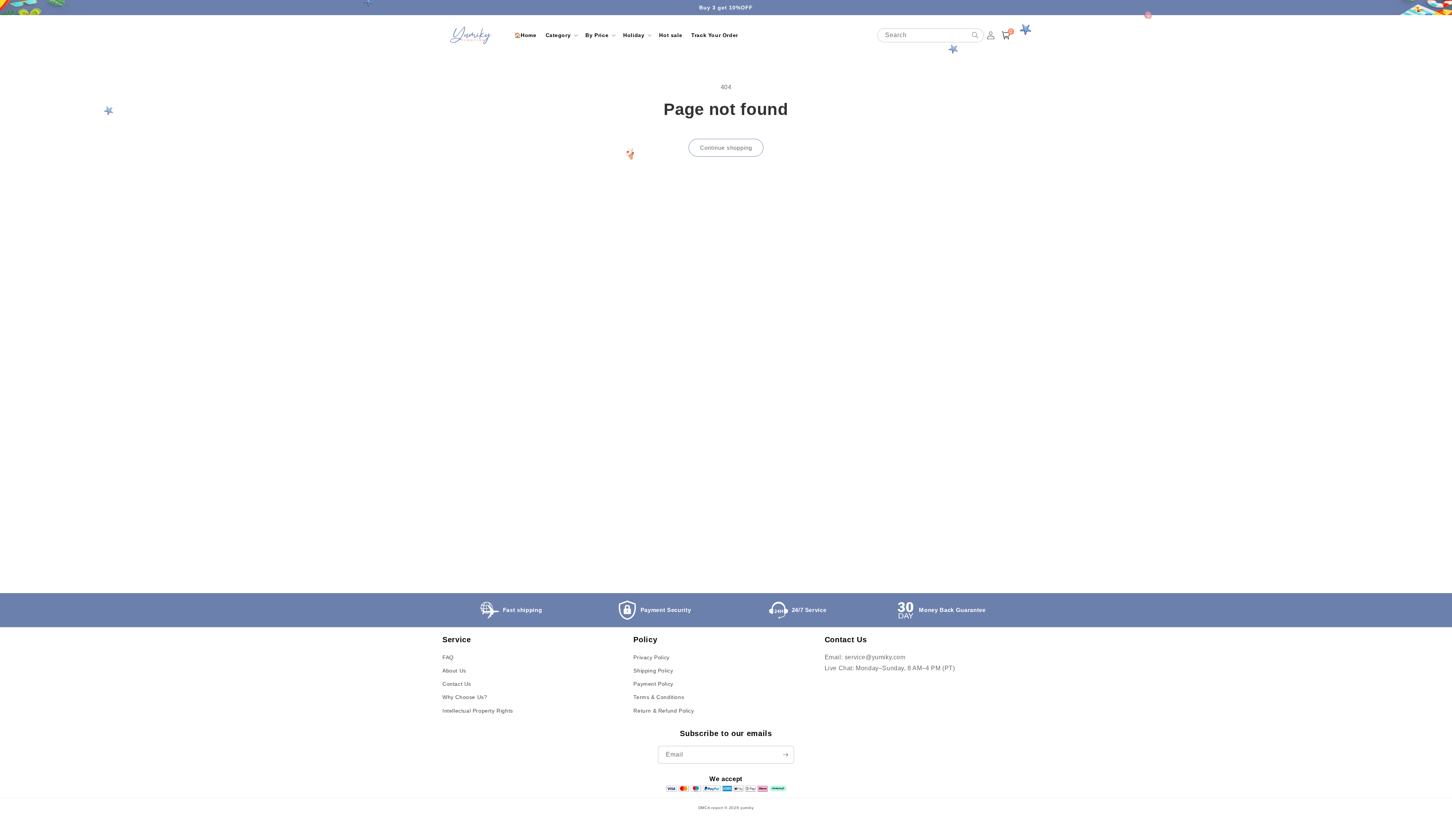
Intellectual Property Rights (477, 711)
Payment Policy (653, 684)
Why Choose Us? (464, 697)
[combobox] (931, 35)
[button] (561, 35)
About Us (454, 671)
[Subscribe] (785, 755)
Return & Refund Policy (663, 711)
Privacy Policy (651, 657)
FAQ (448, 657)
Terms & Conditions (658, 697)
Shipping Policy (653, 671)
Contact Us (456, 684)
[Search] (975, 35)
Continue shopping (726, 147)
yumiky (747, 808)
